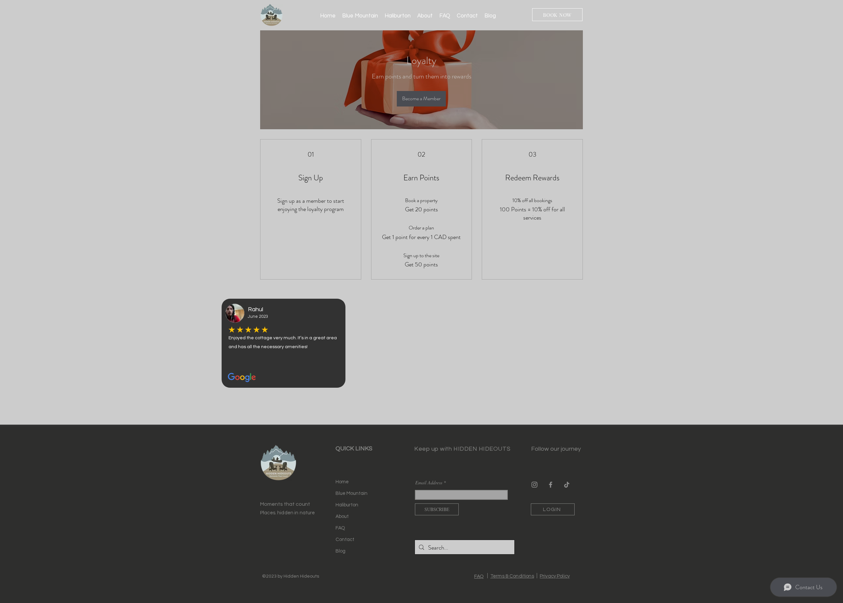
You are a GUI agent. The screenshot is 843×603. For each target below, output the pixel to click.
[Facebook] (551, 485)
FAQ (340, 528)
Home (342, 481)
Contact (345, 539)
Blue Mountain (351, 493)
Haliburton (347, 504)
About (342, 516)
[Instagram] (534, 485)
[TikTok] (567, 485)
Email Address (428, 482)
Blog (340, 551)
